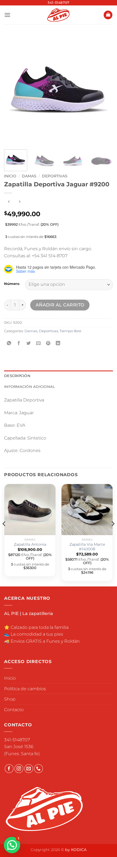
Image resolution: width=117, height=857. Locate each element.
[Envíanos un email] (28, 768)
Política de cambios (25, 688)
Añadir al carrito (60, 304)
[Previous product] (19, 202)
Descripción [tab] (17, 376)
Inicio (10, 176)
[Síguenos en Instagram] (18, 768)
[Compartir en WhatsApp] (9, 343)
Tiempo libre (70, 331)
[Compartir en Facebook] (18, 343)
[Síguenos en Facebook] (9, 768)
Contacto (14, 709)
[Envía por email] (38, 343)
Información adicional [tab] (29, 387)
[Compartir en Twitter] (28, 343)
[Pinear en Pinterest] (48, 343)
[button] (7, 14)
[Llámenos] (38, 768)
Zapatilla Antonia (30, 544)
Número (12, 284)
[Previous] (13, 90)
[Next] (104, 90)
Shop (10, 699)
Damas (29, 176)
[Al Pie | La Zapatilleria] (58, 15)
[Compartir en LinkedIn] (58, 343)
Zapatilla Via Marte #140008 (87, 546)
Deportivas (54, 176)
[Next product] (9, 202)
